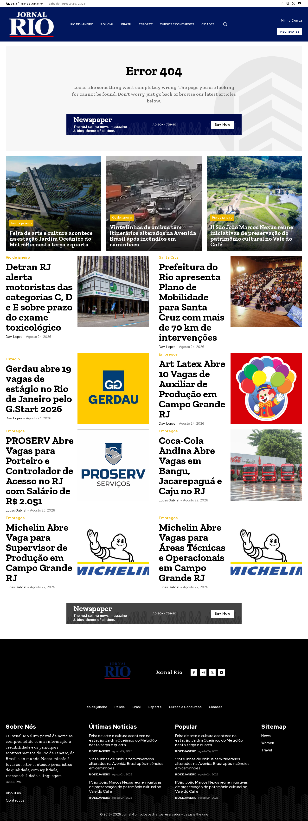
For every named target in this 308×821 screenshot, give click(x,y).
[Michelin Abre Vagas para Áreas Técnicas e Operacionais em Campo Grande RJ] (266, 552)
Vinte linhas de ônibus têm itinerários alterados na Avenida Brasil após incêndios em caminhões (126, 763)
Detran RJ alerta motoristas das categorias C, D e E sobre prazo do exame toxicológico (39, 297)
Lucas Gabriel (16, 510)
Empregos (168, 354)
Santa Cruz (169, 257)
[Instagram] (288, 3)
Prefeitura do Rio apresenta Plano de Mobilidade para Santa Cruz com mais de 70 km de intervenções (192, 302)
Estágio (13, 359)
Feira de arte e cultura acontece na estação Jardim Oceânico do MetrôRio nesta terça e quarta (123, 740)
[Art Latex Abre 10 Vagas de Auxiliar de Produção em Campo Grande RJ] (266, 388)
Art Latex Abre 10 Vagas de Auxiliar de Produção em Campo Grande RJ (192, 388)
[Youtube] (299, 3)
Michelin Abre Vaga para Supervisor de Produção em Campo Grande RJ (39, 552)
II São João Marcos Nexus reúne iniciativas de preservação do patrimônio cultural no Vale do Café (125, 787)
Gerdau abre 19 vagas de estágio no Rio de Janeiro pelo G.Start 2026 (39, 388)
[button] (225, 24)
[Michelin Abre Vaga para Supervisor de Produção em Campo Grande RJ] (113, 552)
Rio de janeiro (21, 223)
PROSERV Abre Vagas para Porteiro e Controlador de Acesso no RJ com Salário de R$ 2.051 (40, 470)
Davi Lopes (14, 337)
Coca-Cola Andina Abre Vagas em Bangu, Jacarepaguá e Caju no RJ (190, 465)
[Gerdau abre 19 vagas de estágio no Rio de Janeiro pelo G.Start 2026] (113, 388)
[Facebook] (282, 3)
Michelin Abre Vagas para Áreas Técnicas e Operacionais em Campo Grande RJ (192, 552)
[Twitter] (293, 3)
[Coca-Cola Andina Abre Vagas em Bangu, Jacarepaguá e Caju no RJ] (266, 465)
